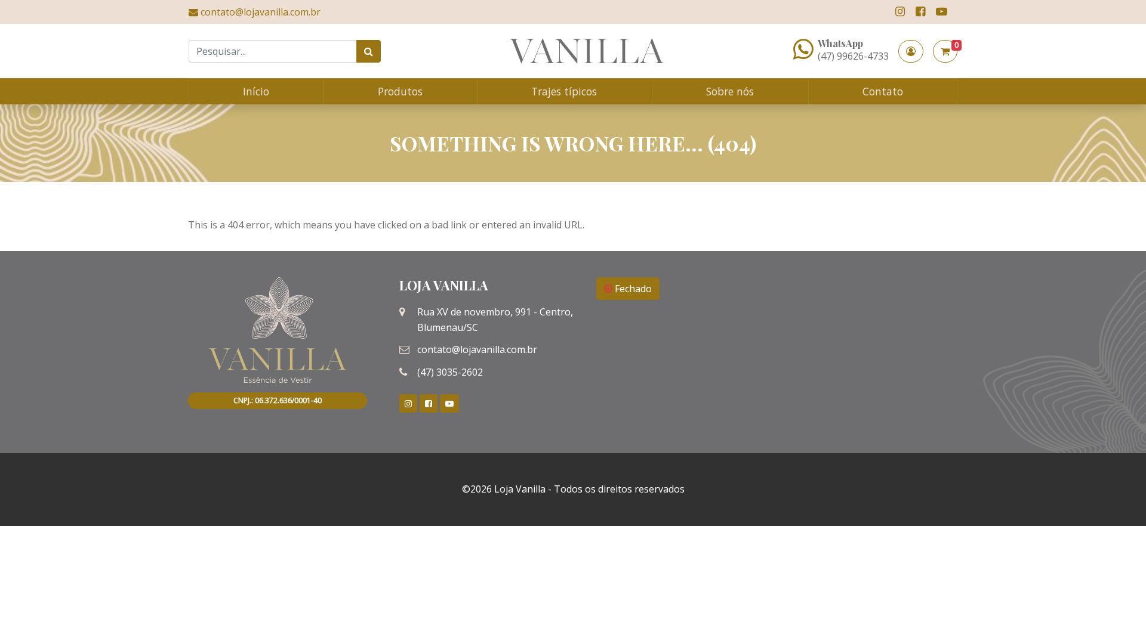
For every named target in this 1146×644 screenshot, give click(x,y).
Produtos (400, 91)
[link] (900, 11)
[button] (910, 51)
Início (256, 91)
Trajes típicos (564, 91)
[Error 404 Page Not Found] (587, 51)
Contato (882, 91)
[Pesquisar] (368, 51)
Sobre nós (730, 91)
